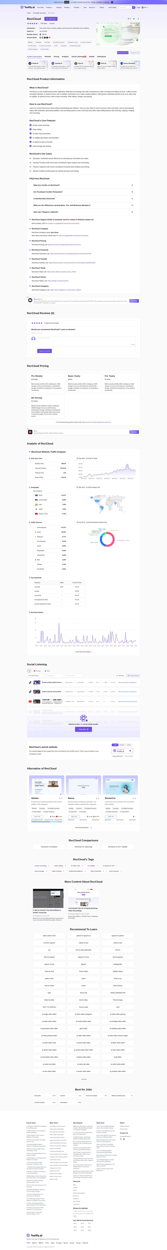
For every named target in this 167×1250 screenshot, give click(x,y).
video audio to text (49, 936)
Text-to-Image (118, 1000)
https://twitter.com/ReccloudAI (58, 281)
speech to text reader (56, 1173)
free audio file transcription (57, 1132)
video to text (118, 943)
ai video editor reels (49, 1043)
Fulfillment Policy (124, 1126)
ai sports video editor (49, 1050)
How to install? (129, 756)
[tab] (79, 56)
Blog (74, 1185)
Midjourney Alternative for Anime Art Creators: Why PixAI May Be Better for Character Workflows (83, 1128)
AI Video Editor (32, 45)
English (28, 1242)
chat (117, 1007)
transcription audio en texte (57, 1126)
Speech (83, 964)
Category (59, 7)
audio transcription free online (58, 1143)
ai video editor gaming (117, 1014)
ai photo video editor (83, 1057)
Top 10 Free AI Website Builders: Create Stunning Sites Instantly (106, 1127)
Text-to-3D (83, 993)
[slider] (32, 23)
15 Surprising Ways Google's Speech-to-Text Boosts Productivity (36, 1145)
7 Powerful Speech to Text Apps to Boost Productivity (35, 1131)
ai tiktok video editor (118, 1043)
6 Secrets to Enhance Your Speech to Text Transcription (36, 1172)
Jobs (85, 7)
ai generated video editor (49, 1028)
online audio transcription (57, 1129)
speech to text (49, 964)
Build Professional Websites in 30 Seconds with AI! (106, 1165)
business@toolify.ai (125, 1136)
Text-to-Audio (49, 986)
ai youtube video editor (118, 1071)
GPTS (75, 1190)
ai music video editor (83, 1071)
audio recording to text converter (59, 1162)
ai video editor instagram (83, 1014)
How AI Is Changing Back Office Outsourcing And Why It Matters (82, 1148)
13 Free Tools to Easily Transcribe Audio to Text (35, 1140)
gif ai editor (83, 1028)
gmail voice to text (55, 1171)
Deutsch (72, 1243)
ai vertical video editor (83, 1021)
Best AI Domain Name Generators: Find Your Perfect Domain (106, 1140)
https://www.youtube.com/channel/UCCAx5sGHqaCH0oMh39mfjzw (72, 263)
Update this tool (135, 52)
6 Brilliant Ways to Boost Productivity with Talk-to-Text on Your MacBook (36, 1177)
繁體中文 (41, 1243)
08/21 (75, 1223)
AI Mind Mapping (32, 49)
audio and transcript (55, 1148)
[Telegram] (124, 1139)
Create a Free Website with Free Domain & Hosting (106, 1131)
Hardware (76, 1199)
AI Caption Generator (112, 811)
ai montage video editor (118, 1021)
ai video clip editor (83, 1064)
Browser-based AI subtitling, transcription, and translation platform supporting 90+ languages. (82, 803)
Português (59, 1243)
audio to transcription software (58, 1146)
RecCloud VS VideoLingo (83, 847)
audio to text (49, 978)
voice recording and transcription (59, 1165)
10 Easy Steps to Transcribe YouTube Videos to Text (34, 1213)
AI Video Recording (75, 45)
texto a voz (118, 978)
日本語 (52, 1243)
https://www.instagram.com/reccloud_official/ (65, 290)
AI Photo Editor (45, 49)
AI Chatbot (63, 45)
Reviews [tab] (48, 56)
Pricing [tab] (56, 56)
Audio (83, 986)
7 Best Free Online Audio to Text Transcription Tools (35, 1149)
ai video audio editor (49, 1021)
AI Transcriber (73, 811)
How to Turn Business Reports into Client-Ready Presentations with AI (82, 1176)
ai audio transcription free (57, 1151)
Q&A (49, 993)
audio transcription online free (58, 1140)
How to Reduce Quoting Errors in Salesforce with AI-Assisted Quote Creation (82, 1143)
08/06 (89, 1230)
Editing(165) (118, 964)
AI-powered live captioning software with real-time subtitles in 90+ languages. (46, 803)
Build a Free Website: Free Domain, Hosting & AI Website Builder (106, 1136)
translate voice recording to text (58, 1157)
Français (78, 1243)
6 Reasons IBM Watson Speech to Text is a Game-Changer (35, 1190)
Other (75, 1216)
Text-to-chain (83, 1007)
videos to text (83, 943)
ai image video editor (49, 1014)
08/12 (82, 1227)
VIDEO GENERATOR (117, 993)
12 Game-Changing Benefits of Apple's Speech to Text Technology (36, 1204)
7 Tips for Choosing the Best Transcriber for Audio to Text (34, 1163)
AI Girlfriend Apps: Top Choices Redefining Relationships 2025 (81, 1138)
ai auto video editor (49, 1071)
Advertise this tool (123, 52)
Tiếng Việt (85, 1243)
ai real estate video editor (49, 1057)
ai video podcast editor (49, 1036)
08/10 (75, 1230)
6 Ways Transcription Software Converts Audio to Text (34, 1181)
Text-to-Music (117, 986)
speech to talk (53, 1179)
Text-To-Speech (49, 957)
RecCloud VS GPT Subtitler (117, 847)
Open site (37, 816)
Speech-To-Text (83, 957)
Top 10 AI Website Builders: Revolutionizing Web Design (104, 1151)
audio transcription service (57, 1137)
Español (65, 1243)
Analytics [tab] (65, 56)
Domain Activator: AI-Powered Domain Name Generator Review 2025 (106, 1146)
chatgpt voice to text (55, 1168)
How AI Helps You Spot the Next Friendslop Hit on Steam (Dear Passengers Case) (82, 1154)
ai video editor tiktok (83, 1036)
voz (49, 950)
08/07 (82, 1230)
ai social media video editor (83, 1050)
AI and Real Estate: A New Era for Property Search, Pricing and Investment (82, 1166)
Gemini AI (76, 1196)
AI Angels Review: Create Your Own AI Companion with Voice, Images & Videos (83, 1160)
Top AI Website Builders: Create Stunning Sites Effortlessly (105, 1160)
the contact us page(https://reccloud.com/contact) (62, 223)
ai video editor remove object (118, 1036)
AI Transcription (36, 811)
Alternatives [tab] (101, 56)
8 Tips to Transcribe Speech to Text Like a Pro (36, 1186)
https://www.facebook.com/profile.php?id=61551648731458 (70, 254)
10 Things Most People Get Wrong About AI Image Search (82, 1133)
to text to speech (49, 943)
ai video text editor (49, 1064)
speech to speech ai (83, 936)
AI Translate (82, 811)
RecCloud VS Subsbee (49, 847)
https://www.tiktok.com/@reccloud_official (61, 272)
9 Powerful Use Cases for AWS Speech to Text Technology (34, 1208)
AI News (75, 1187)
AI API (55, 45)
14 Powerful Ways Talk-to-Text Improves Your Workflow (34, 1195)
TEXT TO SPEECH (49, 1007)
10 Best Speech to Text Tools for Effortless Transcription (35, 1136)
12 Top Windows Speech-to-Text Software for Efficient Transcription (35, 1199)
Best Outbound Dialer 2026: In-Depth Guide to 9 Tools (107, 1156)
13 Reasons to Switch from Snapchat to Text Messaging (36, 1127)
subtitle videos (118, 971)
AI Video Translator (86, 42)
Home (29, 13)
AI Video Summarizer (45, 45)
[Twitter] (121, 1139)
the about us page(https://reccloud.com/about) (72, 235)
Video (83, 978)
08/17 (89, 1223)
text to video (83, 1000)
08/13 (75, 1227)
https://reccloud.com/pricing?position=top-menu (64, 245)
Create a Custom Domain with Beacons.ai (105, 1169)
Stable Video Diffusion (79, 1193)
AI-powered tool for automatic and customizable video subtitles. (119, 803)
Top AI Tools (76, 1201)
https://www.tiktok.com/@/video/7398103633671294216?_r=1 (128, 691)
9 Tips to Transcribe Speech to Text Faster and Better (36, 1154)
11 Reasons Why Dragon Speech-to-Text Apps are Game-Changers (36, 1168)
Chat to (117, 950)
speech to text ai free (55, 1176)
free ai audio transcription (57, 1134)
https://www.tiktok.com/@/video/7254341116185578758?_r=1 (128, 682)
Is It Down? (76, 1204)
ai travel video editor (84, 1043)
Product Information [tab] (34, 56)
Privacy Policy (124, 1129)
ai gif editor (118, 1057)
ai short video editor (118, 1050)
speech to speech (118, 936)
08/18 (82, 1223)
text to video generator (83, 950)
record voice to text (55, 1159)
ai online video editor (118, 1064)
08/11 (89, 1227)
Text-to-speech (118, 957)
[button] (120, 675)
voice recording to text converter (59, 1154)
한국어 (47, 1243)
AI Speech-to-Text (72, 42)
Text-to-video (83, 971)
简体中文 (34, 1243)
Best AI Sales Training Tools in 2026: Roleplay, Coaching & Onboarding (83, 1172)
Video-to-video (49, 1000)
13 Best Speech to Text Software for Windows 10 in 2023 (36, 1158)
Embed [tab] (91, 56)
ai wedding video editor (118, 1028)
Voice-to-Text (49, 971)
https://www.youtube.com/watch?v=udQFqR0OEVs (128, 701)
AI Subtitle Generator (39, 13)
